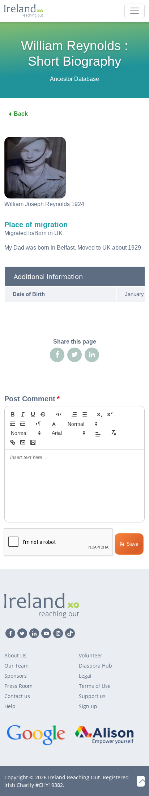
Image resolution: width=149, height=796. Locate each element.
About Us (15, 655)
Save (133, 544)
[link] (13, 442)
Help (10, 706)
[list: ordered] (74, 414)
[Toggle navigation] (134, 11)
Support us (92, 696)
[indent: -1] (13, 423)
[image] (23, 442)
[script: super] (110, 414)
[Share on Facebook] (57, 355)
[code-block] (59, 414)
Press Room (18, 685)
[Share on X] (74, 355)
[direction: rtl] (38, 423)
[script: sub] (100, 414)
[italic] (23, 414)
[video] (33, 442)
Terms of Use (95, 685)
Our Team (16, 665)
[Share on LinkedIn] (92, 355)
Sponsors (15, 675)
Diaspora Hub (95, 665)
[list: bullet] (84, 414)
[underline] (33, 414)
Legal (85, 675)
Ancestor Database (74, 79)
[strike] (43, 414)
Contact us (17, 696)
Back (21, 114)
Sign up (88, 706)
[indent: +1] (23, 423)
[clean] (113, 432)
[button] (54, 423)
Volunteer (90, 655)
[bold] (13, 414)
